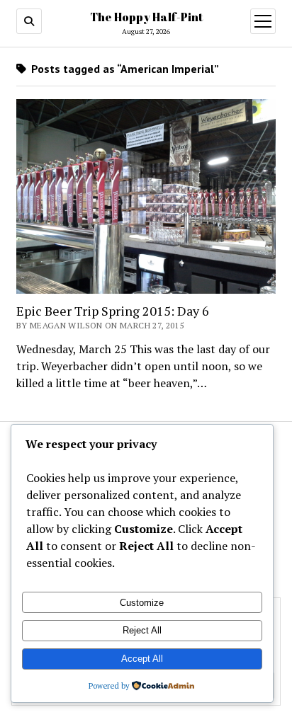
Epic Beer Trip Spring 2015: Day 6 (112, 310)
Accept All (142, 658)
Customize (142, 602)
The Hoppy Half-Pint (146, 17)
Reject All (142, 630)
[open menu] (263, 21)
